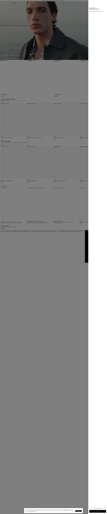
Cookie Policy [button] (65, 510)
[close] (105, 1)
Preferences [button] (34, 511)
